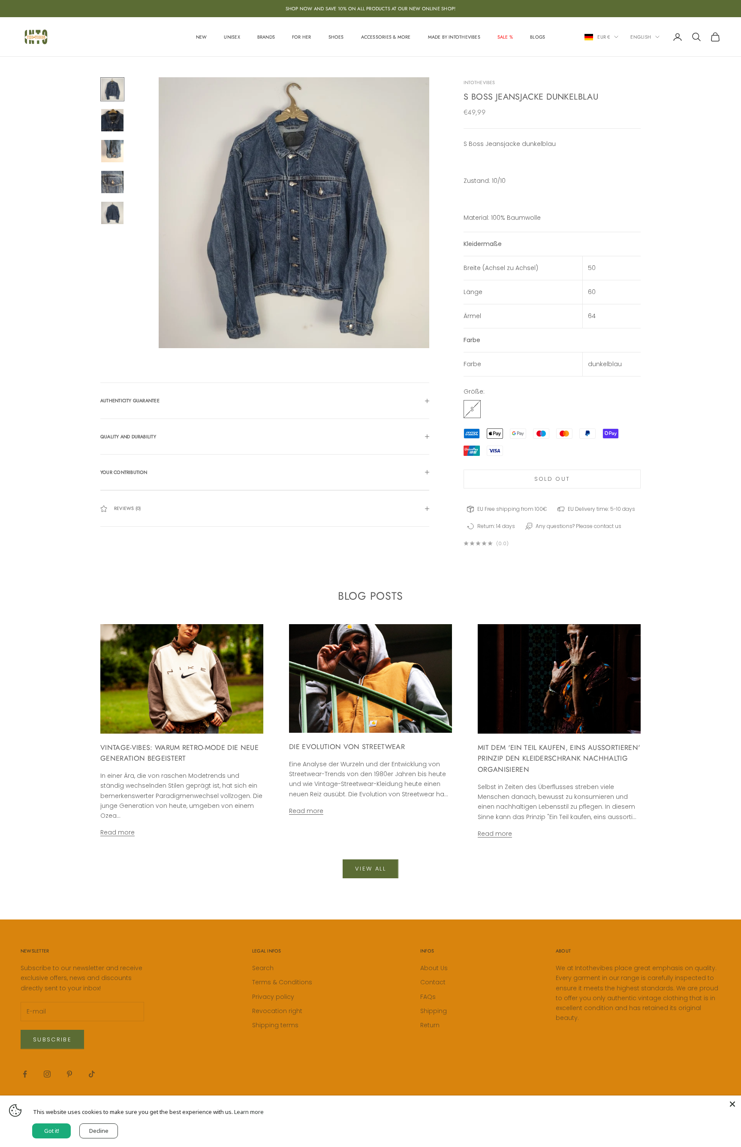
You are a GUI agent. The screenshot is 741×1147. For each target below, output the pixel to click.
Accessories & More (386, 36)
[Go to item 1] (112, 89)
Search (263, 968)
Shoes (336, 36)
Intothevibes (479, 82)
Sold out (552, 479)
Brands (266, 36)
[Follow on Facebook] (25, 1074)
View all (370, 869)
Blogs (537, 36)
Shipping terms (275, 1025)
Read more (117, 832)
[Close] (732, 1104)
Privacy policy (273, 996)
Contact (433, 982)
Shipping (433, 1011)
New (201, 36)
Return (430, 1025)
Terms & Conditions (282, 982)
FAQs (428, 996)
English (640, 36)
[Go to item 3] (112, 151)
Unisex (232, 36)
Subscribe (52, 1039)
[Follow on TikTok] (91, 1074)
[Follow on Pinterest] (69, 1074)
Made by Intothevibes (454, 36)
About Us (434, 968)
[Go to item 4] (112, 182)
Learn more (249, 1112)
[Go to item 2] (112, 120)
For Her (301, 36)
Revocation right (277, 1011)
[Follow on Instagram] (47, 1074)
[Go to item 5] (112, 213)
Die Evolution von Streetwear (347, 747)
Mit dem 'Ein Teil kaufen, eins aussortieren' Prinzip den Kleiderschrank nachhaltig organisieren (559, 759)
